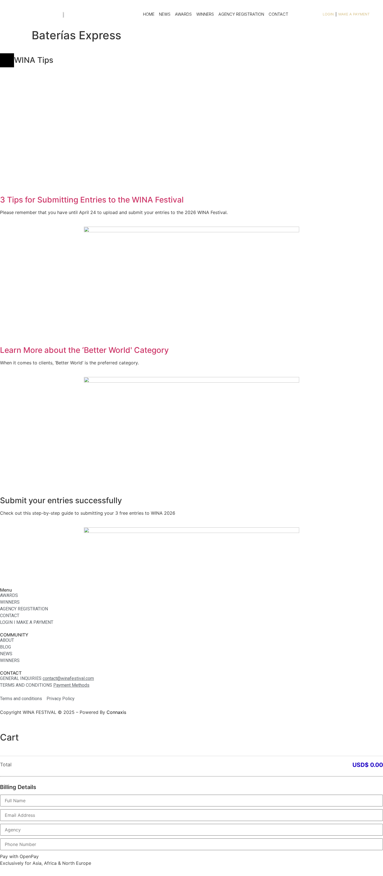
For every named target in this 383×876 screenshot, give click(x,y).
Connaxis (116, 712)
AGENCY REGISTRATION (241, 14)
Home (148, 14)
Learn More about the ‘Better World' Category (84, 350)
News (164, 14)
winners (205, 14)
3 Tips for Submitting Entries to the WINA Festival (92, 199)
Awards (183, 14)
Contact (278, 14)
